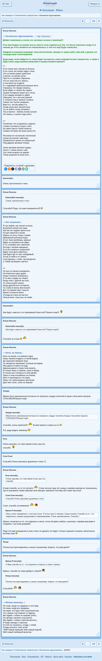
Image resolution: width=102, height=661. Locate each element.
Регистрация (48, 10)
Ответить (9, 21)
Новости (48, 657)
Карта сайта (58, 657)
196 (93, 21)
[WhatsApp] (23, 168)
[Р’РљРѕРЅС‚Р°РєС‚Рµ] (5, 168)
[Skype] (26, 168)
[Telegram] (16, 168)
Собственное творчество (26, 15)
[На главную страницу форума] (53, 6)
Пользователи (33, 657)
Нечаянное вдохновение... (51, 650)
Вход (60, 10)
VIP (42, 657)
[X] (12, 168)
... (98, 172)
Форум (94, 4)
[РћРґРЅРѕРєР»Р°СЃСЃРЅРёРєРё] (9, 168)
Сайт (7, 4)
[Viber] (19, 168)
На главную (7, 15)
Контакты (68, 657)
